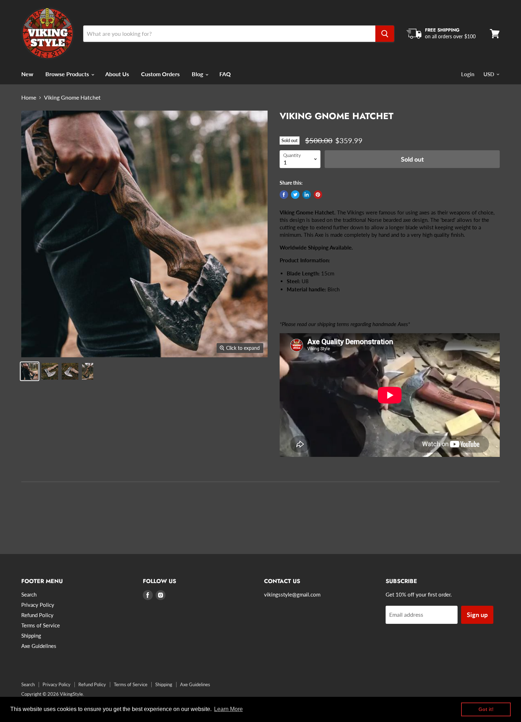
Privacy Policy (37, 604)
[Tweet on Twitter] (295, 194)
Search (29, 594)
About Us (117, 74)
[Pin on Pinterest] (318, 194)
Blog (198, 74)
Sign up (477, 615)
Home (28, 97)
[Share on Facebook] (284, 194)
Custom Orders (160, 74)
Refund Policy (37, 615)
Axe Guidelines (38, 646)
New (27, 74)
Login (467, 74)
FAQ (225, 74)
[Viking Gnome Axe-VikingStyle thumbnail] (50, 371)
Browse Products (67, 74)
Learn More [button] (228, 709)
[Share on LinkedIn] (306, 194)
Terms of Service (40, 625)
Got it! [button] (486, 709)
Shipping (31, 635)
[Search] (384, 34)
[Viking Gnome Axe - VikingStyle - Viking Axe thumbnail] (30, 371)
